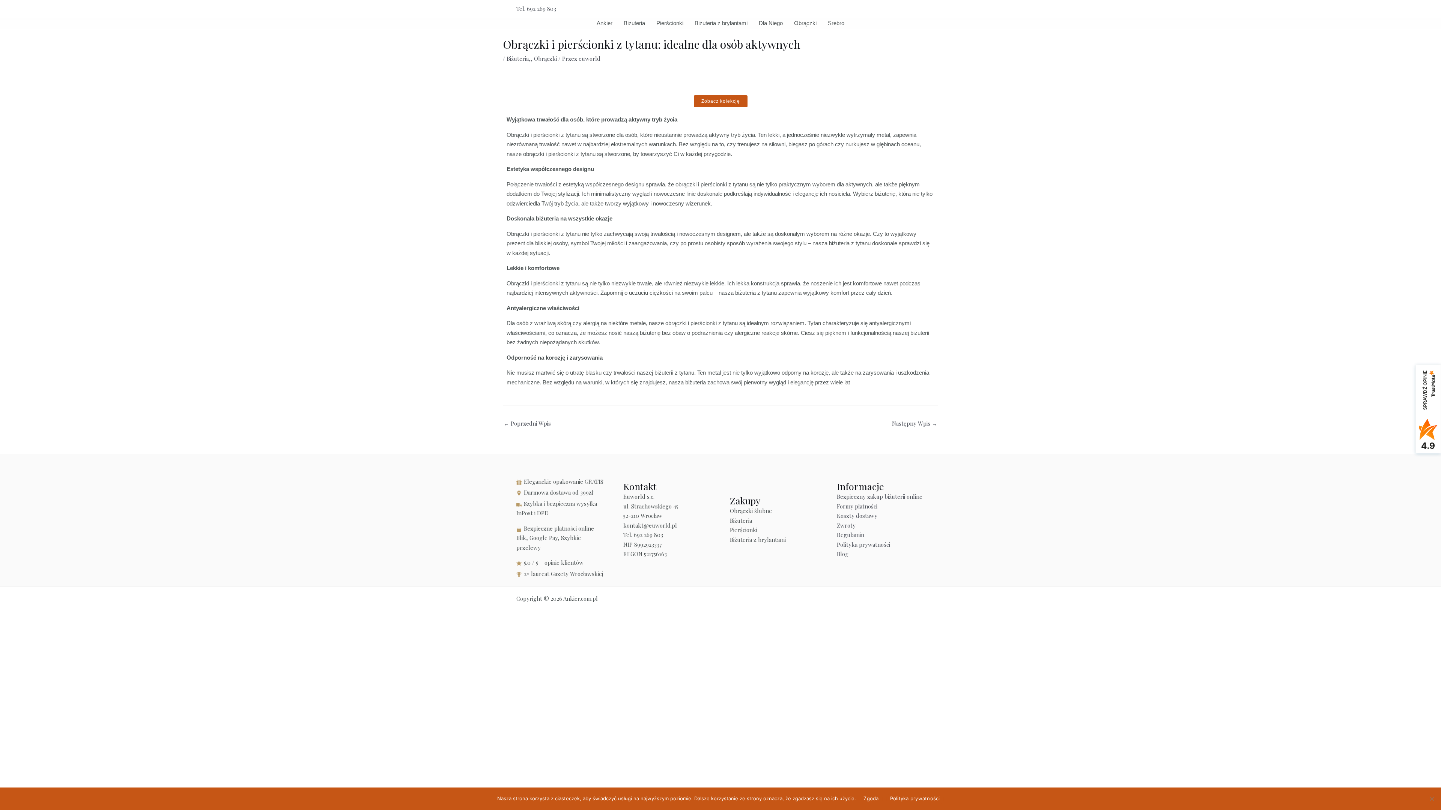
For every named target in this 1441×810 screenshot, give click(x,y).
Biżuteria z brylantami (721, 23)
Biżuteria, (519, 58)
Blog (842, 554)
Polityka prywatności (863, 544)
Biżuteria (634, 23)
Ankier (604, 23)
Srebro (836, 23)
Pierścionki (669, 23)
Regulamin (850, 534)
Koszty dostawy (857, 515)
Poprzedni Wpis (527, 423)
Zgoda (870, 798)
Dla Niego (771, 23)
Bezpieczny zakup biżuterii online (879, 496)
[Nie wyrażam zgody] (1431, 798)
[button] (922, 9)
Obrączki (805, 23)
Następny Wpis (914, 423)
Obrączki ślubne (751, 510)
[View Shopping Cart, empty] (905, 8)
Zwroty (846, 525)
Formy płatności (857, 506)
